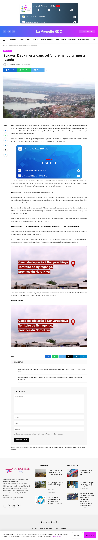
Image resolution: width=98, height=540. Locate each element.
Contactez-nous (46, 528)
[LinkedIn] (5, 145)
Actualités (7, 50)
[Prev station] (60, 10)
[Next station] (38, 10)
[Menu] (4, 40)
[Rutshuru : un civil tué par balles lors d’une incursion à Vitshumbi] (40, 473)
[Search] (94, 40)
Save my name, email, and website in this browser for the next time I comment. (39, 434)
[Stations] (78, 149)
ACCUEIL (13, 40)
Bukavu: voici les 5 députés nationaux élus (86, 472)
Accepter (90, 535)
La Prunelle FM (87, 31)
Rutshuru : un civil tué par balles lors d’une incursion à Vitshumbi (55, 472)
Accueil (35, 528)
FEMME (35, 40)
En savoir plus (57, 536)
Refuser (77, 535)
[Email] (5, 150)
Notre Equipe (61, 528)
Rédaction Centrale (14, 64)
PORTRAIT (72, 40)
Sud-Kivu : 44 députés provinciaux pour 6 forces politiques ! (87, 484)
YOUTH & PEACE (47, 40)
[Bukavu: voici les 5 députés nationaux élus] (72, 473)
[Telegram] (5, 155)
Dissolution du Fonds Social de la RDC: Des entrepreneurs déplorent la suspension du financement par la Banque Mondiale (87, 499)
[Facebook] (5, 130)
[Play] (49, 10)
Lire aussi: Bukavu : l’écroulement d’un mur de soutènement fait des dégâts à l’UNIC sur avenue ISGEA (45, 226)
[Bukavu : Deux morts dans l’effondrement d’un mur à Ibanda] (49, 96)
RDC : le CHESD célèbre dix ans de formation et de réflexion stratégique (55, 500)
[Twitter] (5, 140)
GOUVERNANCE (24, 40)
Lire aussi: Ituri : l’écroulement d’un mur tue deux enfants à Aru (32, 193)
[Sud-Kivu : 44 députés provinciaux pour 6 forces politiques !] (72, 484)
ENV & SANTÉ (61, 40)
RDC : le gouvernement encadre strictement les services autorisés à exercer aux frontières (55, 486)
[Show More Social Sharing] (47, 70)
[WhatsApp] (5, 135)
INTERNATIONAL (84, 40)
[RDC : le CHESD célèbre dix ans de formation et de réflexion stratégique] (40, 500)
